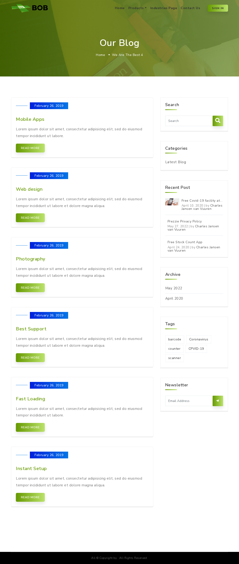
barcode (174, 339)
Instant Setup (31, 468)
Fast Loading (30, 399)
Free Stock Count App (185, 242)
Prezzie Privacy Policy (185, 221)
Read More (30, 148)
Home (120, 8)
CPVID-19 (196, 348)
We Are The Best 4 (127, 55)
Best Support (31, 329)
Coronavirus (198, 339)
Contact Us (190, 8)
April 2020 (174, 298)
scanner (174, 358)
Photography (30, 259)
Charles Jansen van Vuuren (202, 207)
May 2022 (173, 288)
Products (136, 8)
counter (174, 348)
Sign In (218, 8)
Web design (29, 189)
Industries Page (163, 8)
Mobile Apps (30, 119)
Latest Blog (175, 162)
